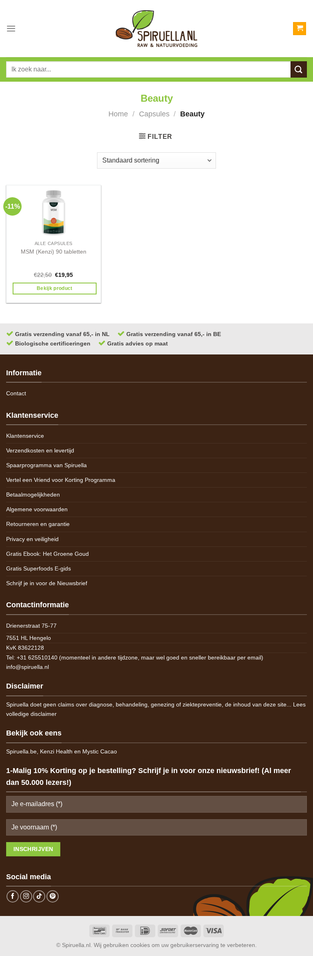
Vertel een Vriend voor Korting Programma (60, 480)
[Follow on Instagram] (26, 896)
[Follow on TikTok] (39, 896)
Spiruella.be (21, 751)
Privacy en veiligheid (32, 539)
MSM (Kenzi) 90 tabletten (53, 251)
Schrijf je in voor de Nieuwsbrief (46, 583)
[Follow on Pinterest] (52, 896)
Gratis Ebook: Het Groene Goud (47, 553)
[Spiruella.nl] (156, 28)
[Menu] (11, 28)
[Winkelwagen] (299, 29)
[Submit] (299, 69)
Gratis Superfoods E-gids (38, 568)
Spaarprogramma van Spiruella (46, 465)
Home (118, 113)
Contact (16, 393)
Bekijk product (55, 288)
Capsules (154, 113)
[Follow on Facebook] (13, 896)
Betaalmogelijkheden (33, 494)
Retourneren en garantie (38, 524)
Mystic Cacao (99, 751)
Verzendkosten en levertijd (40, 450)
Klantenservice (25, 435)
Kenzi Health (56, 751)
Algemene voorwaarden (37, 509)
